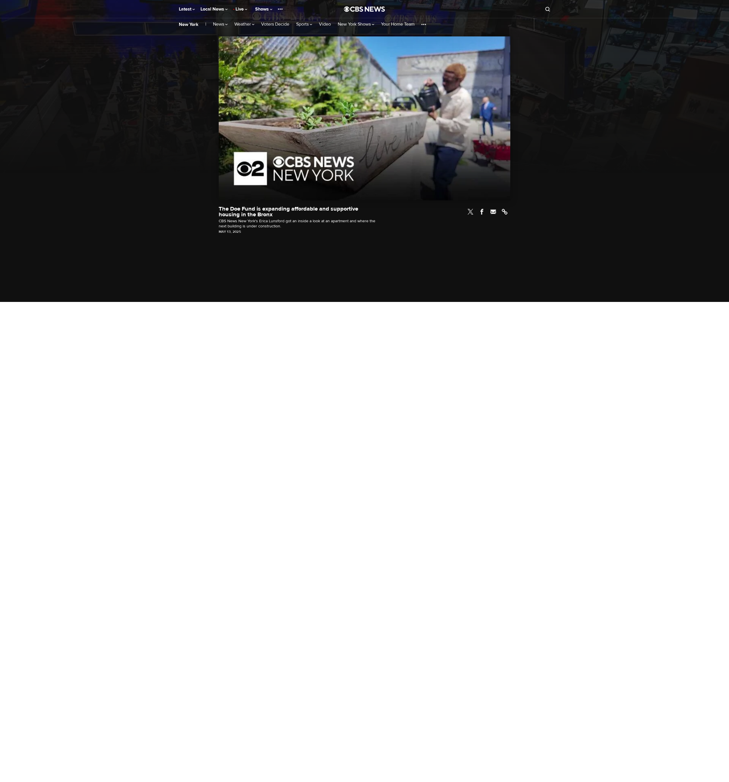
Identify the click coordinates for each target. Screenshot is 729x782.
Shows (262, 9)
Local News (212, 9)
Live (240, 9)
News (219, 24)
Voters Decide (275, 24)
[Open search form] (547, 9)
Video (325, 24)
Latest (186, 9)
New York (188, 24)
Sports (303, 24)
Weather (243, 24)
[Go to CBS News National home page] (364, 9)
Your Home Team (398, 24)
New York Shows (355, 24)
